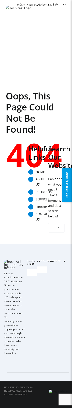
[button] (7, 68)
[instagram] (11, 359)
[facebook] (5, 359)
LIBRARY (42, 207)
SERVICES (43, 199)
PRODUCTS (44, 192)
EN (64, 4)
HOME (40, 172)
